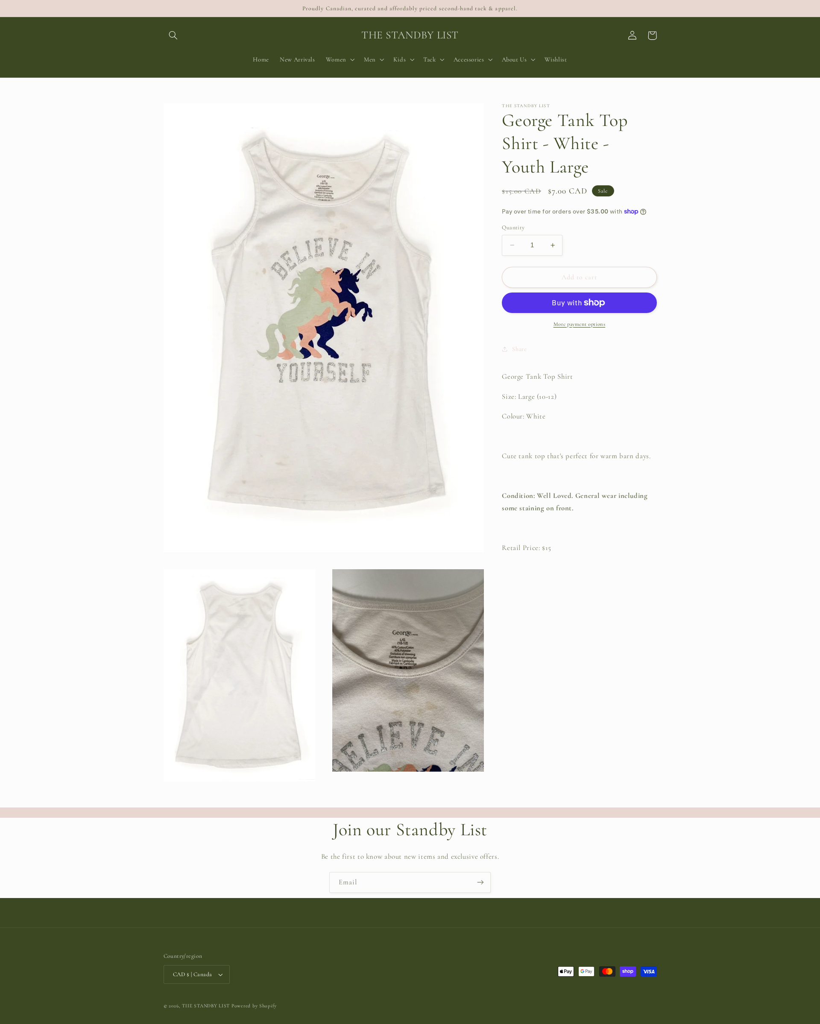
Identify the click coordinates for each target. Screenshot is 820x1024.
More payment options (580, 324)
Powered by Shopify (254, 1006)
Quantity (513, 227)
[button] (173, 35)
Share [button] (519, 349)
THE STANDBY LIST (206, 1006)
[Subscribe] (480, 882)
